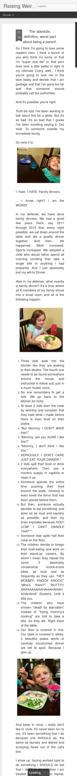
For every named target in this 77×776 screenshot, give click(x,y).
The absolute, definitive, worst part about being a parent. (40, 36)
